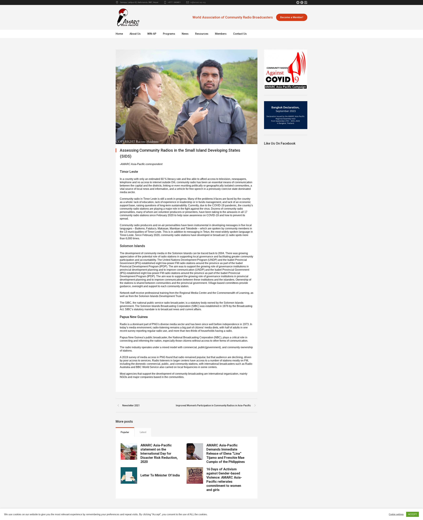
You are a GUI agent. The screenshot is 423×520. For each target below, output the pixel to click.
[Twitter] (297, 2)
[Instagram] (305, 2)
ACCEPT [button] (412, 514)
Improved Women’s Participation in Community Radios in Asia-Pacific (213, 405)
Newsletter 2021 (131, 405)
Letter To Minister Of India (160, 475)
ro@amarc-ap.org (198, 2)
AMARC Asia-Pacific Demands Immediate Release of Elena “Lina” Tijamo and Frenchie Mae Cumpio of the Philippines (225, 453)
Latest (143, 432)
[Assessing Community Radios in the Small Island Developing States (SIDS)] (186, 96)
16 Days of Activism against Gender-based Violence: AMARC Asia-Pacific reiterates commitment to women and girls (224, 479)
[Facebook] (301, 2)
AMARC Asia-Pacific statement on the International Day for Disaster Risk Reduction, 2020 (159, 453)
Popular (125, 432)
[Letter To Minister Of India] (129, 475)
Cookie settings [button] (396, 514)
